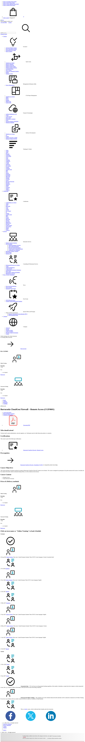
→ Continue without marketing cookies (54, 738)
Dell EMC (8, 164)
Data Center (8, 117)
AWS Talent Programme (13, 246)
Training (5, 36)
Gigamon (8, 168)
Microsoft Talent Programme (14, 247)
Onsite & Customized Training (12, 71)
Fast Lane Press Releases (11, 286)
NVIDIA (8, 179)
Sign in (4, 730)
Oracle (7, 180)
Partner (7, 72)
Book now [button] (3, 374)
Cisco (7, 157)
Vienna (7, 664)
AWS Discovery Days (10, 300)
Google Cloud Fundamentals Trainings (14, 301)
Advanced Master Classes (11, 47)
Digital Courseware (10, 65)
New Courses (9, 70)
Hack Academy (9, 51)
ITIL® (7, 99)
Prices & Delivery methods (8, 413)
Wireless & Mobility (10, 122)
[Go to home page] (2, 20)
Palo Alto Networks (10, 181)
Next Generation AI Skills (11, 49)
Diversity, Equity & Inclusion (12, 332)
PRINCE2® (8, 101)
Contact (10, 22)
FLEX (26, 709)
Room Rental (8, 252)
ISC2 (7, 172)
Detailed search (4, 34)
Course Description (7, 412)
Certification (5, 191)
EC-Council (8, 166)
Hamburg (7, 568)
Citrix (7, 158)
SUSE (7, 186)
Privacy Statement (7, 725)
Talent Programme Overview (14, 245)
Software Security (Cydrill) (11, 137)
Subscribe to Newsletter (11, 288)
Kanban (7, 100)
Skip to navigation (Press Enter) (9, 1)
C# (6, 135)
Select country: (6, 17)
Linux (7, 120)
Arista (7, 150)
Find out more (23, 348)
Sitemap (5, 727)
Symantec (8, 187)
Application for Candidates (14, 250)
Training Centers (9, 73)
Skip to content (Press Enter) (9, 5)
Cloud (7, 115)
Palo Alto (8, 221)
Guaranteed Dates (9, 69)
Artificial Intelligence (10, 267)
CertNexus (8, 155)
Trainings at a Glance (10, 96)
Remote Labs (8, 253)
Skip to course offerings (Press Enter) (11, 4)
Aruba (7, 151)
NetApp (7, 178)
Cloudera (8, 160)
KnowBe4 (8, 175)
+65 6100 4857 (4, 22)
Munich (7, 591)
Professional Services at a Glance (13, 265)
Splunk (7, 185)
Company (5, 316)
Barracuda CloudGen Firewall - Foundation (31, 464)
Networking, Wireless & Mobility (13, 272)
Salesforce (8, 184)
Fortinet (7, 167)
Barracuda (8, 206)
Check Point (8, 156)
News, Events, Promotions (8, 274)
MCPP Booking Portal (13, 315)
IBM (7, 170)
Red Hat (7, 182)
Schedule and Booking (8, 415)
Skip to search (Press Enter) (9, 2)
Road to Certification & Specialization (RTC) (17, 314)
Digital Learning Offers (11, 66)
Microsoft (8, 176)
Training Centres (9, 330)
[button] (12, 17)
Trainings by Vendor (10, 63)
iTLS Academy (9, 244)
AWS (7, 152)
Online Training (9, 557)
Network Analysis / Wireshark (12, 121)
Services (5, 231)
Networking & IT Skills (11, 50)
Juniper (7, 173)
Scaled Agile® (9, 225)
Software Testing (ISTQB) (11, 138)
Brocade (7, 153)
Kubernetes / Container (10, 119)
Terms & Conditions (7, 724)
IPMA (7, 97)
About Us (8, 327)
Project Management (10, 85)
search (2, 32)
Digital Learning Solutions (11, 67)
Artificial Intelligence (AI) (11, 114)
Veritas (7, 188)
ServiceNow (8, 226)
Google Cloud (9, 169)
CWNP (7, 162)
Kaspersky (8, 174)
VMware (8, 190)
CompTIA (8, 161)
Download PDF (26, 425)
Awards (7, 329)
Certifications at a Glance (11, 202)
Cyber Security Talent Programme (15, 248)
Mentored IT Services (10, 273)
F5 (6, 212)
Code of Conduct (9, 331)
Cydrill (7, 163)
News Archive (9, 287)
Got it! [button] (24, 737)
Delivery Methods (9, 64)
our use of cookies (57, 736)
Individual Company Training (12, 251)
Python (7, 136)
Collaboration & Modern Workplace (13, 270)
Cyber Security (9, 116)
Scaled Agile (8, 102)
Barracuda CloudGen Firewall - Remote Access (33, 450)
